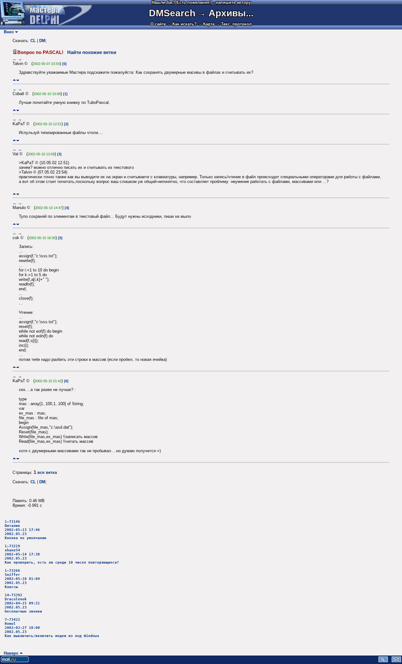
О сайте (158, 24)
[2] (66, 124)
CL (33, 40)
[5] (60, 238)
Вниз (7, 31)
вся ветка (47, 472)
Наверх (9, 653)
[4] (67, 208)
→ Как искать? (182, 24)
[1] (65, 94)
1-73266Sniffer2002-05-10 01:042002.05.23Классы (22, 579)
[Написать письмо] (396, 660)
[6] (66, 381)
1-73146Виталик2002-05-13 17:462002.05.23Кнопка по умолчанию (25, 530)
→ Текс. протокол (234, 24)
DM (42, 40)
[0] (64, 64)
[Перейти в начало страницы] (14, 80)
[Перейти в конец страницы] (17, 80)
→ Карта (206, 24)
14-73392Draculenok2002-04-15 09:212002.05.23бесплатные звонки (23, 603)
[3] (59, 154)
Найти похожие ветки (91, 52)
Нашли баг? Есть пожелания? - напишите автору (201, 2)
